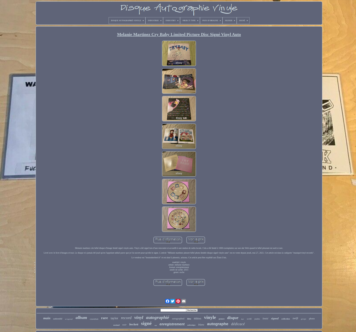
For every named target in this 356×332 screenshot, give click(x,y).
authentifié (57, 319)
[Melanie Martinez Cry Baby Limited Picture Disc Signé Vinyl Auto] (178, 53)
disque (232, 317)
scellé (249, 319)
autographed (178, 318)
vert (155, 325)
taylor (114, 318)
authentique (191, 325)
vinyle (210, 317)
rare (104, 318)
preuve (221, 319)
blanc (201, 324)
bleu (189, 319)
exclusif (116, 325)
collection (285, 319)
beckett (133, 324)
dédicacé (238, 324)
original (69, 319)
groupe (303, 319)
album (81, 317)
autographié (157, 317)
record (126, 317)
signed (275, 318)
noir (124, 324)
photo (312, 318)
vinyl (138, 317)
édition (197, 318)
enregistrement (172, 324)
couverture (94, 319)
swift (295, 318)
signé (146, 323)
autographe (217, 324)
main (46, 318)
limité (265, 318)
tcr (242, 319)
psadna (257, 319)
